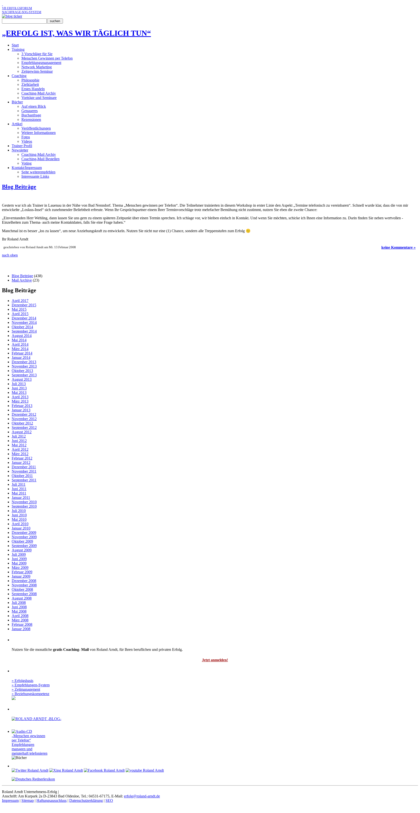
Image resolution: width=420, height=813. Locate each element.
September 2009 (24, 546)
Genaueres (29, 111)
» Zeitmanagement (26, 689)
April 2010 (20, 524)
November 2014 (24, 322)
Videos (26, 141)
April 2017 (20, 301)
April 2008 (20, 616)
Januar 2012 (21, 462)
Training (18, 49)
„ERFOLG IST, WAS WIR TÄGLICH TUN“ (76, 33)
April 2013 (20, 397)
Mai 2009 (19, 563)
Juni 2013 (19, 388)
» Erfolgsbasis (22, 681)
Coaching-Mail (30, 639)
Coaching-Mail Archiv (38, 93)
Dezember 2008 (24, 581)
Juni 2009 (19, 559)
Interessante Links (35, 176)
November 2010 (24, 502)
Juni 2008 (19, 607)
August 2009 (22, 550)
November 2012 (24, 419)
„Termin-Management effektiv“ (26, 197)
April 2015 (20, 314)
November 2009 (24, 537)
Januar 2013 (21, 410)
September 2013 (24, 375)
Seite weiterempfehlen (38, 172)
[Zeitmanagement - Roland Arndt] (2, 4)
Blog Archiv (17, 265)
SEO (109, 800)
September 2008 (24, 594)
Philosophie (30, 80)
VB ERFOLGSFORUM (17, 8)
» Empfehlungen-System (31, 685)
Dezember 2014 (24, 318)
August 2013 (22, 379)
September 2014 (24, 331)
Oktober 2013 (22, 371)
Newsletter (20, 150)
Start (15, 45)
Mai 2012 (19, 445)
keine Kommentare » (398, 247)
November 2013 (24, 366)
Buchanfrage (31, 115)
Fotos (25, 137)
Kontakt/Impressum (27, 168)
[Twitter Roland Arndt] (30, 770)
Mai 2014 (19, 340)
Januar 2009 (21, 576)
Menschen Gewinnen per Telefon (47, 58)
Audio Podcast (30, 670)
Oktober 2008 (22, 589)
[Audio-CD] (22, 731)
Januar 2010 (21, 528)
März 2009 (20, 568)
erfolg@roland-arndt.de (142, 796)
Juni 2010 (19, 515)
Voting (26, 163)
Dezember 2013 (24, 362)
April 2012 (20, 449)
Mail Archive (22, 280)
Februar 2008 (22, 624)
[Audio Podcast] (18, 698)
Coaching (19, 76)
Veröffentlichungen (36, 128)
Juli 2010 (19, 511)
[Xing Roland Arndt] (66, 770)
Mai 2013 (19, 392)
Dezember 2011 (24, 467)
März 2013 (20, 401)
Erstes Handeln (33, 89)
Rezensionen (31, 119)
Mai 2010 (19, 519)
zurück (410, 197)
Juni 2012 (19, 441)
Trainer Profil (22, 146)
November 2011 (24, 471)
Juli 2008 (19, 603)
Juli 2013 (19, 384)
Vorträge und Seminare (39, 98)
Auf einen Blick (33, 106)
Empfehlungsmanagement (41, 63)
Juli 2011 (19, 484)
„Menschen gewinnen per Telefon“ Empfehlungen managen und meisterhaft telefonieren (29, 744)
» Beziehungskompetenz (30, 694)
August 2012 (22, 432)
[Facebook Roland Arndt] (104, 770)
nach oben (10, 255)
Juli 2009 (19, 554)
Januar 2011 (21, 497)
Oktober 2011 (22, 476)
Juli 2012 (19, 436)
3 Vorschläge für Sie (36, 54)
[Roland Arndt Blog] (12, 16)
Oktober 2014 (22, 327)
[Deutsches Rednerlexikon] (33, 779)
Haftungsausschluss (51, 800)
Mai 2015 (19, 309)
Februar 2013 (22, 406)
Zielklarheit (30, 84)
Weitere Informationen (38, 133)
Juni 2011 (19, 489)
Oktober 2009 (22, 541)
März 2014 (20, 349)
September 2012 (24, 427)
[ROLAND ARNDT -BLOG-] (36, 719)
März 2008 (20, 620)
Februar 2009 (22, 572)
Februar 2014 (22, 353)
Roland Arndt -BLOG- (40, 708)
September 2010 (24, 506)
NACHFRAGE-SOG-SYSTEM (21, 12)
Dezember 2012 (24, 414)
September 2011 (24, 480)
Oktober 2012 (22, 423)
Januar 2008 (21, 629)
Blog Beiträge (19, 187)
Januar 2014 (21, 357)
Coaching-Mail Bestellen (40, 159)
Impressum (10, 800)
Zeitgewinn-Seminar (37, 71)
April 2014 (20, 344)
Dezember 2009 (24, 532)
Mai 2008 (19, 611)
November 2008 (24, 585)
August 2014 (22, 336)
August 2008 (22, 598)
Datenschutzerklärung (86, 800)
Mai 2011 (19, 493)
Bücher (17, 102)
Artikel (17, 124)
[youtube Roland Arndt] (145, 770)
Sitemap (27, 800)
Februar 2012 (22, 458)
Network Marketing (36, 67)
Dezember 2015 (24, 305)
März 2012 (20, 454)
